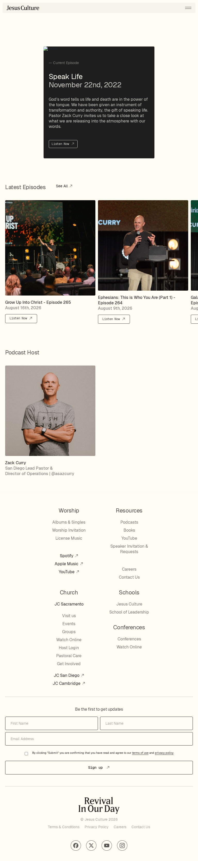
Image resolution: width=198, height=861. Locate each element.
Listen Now (61, 144)
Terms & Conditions (63, 827)
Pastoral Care (68, 655)
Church (69, 592)
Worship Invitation (69, 530)
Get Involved (69, 663)
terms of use (140, 753)
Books (129, 530)
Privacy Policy (97, 827)
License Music (68, 538)
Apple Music (67, 564)
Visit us (69, 615)
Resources (129, 510)
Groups (69, 631)
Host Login (69, 647)
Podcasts (129, 522)
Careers (129, 569)
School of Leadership (129, 612)
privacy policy (164, 753)
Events (68, 623)
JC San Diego (67, 675)
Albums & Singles (68, 522)
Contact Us (129, 577)
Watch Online (68, 639)
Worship (69, 510)
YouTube (67, 572)
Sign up (96, 767)
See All (62, 186)
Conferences (129, 639)
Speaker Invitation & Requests (129, 549)
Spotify (67, 556)
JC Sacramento (69, 604)
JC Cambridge (67, 683)
